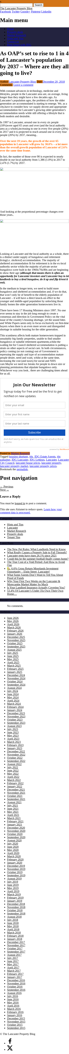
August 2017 (14, 954)
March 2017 (14, 970)
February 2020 (15, 859)
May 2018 (13, 926)
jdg (31, 456)
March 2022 (14, 780)
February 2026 (15, 630)
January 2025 (14, 671)
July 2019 (12, 881)
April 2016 (13, 1005)
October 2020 (14, 834)
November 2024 (16, 678)
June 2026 (13, 617)
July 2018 (12, 919)
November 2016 (16, 983)
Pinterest (36, 11)
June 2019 (13, 884)
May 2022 (13, 773)
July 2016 (12, 996)
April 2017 (13, 967)
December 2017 (16, 942)
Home (10, 28)
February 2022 (15, 783)
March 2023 (14, 741)
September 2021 (16, 799)
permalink (22, 469)
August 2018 (14, 916)
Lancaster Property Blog (22, 81)
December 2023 (16, 713)
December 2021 (16, 789)
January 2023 (14, 748)
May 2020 (13, 849)
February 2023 (15, 745)
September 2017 (16, 951)
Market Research (16, 35)
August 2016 (14, 992)
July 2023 (12, 729)
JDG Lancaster (20, 459)
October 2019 (14, 872)
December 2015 (16, 1018)
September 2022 (16, 760)
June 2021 (13, 808)
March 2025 (14, 665)
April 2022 (13, 776)
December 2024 (16, 675)
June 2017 (13, 961)
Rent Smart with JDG (19, 44)
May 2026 (13, 621)
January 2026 (14, 633)
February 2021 (15, 821)
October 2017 (14, 948)
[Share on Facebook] (10, 1043)
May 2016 (13, 1002)
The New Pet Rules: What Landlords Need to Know (36, 549)
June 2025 (13, 656)
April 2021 (13, 815)
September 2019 (16, 875)
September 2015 (16, 1027)
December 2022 (16, 751)
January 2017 (14, 977)
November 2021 (16, 792)
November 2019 (16, 869)
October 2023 (14, 719)
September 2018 (16, 913)
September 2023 (16, 722)
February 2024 (15, 706)
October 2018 (14, 910)
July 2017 (12, 958)
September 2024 (16, 684)
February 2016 (15, 1012)
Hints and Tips (15, 38)
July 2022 (12, 767)
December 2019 (16, 865)
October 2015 (14, 1024)
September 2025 (16, 646)
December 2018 (16, 903)
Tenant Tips (13, 537)
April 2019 (13, 891)
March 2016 (14, 1008)
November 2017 (16, 945)
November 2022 (16, 754)
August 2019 (14, 878)
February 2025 (15, 668)
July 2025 (12, 652)
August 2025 (14, 649)
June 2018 (13, 923)
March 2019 (14, 894)
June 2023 (13, 732)
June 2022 (13, 770)
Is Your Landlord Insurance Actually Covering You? (36, 587)
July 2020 (12, 843)
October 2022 (14, 757)
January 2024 (14, 710)
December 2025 (16, 637)
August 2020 (14, 840)
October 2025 (14, 643)
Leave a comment (23, 84)
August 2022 (14, 764)
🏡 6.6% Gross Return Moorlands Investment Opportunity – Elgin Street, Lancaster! (32, 570)
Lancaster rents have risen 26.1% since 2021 (32, 555)
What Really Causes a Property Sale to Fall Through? (37, 552)
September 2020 (16, 837)
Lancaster (51, 459)
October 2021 (14, 795)
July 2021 (12, 805)
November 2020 (16, 830)
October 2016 (14, 986)
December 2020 (16, 827)
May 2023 (13, 735)
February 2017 (15, 973)
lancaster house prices (28, 462)
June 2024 (13, 694)
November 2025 (16, 640)
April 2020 (13, 853)
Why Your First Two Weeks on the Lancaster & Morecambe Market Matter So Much (33, 583)
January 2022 (14, 786)
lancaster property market (14, 466)
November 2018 (16, 907)
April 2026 (13, 624)
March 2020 (14, 856)
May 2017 (13, 964)
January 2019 (14, 900)
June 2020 (13, 846)
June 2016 (13, 999)
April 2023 (13, 738)
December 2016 (16, 980)
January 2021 (14, 824)
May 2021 (13, 811)
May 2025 (13, 659)
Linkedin (46, 11)
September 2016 (16, 989)
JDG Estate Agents (45, 456)
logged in (20, 503)
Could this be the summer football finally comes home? (37, 558)
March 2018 (14, 932)
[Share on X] (10, 1049)
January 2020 (14, 862)
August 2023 (14, 726)
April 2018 (13, 929)
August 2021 (14, 802)
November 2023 (16, 716)
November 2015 (16, 1021)
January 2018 (14, 938)
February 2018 (15, 935)
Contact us (13, 41)
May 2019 (13, 888)
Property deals (15, 32)
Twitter (16, 11)
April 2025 (13, 662)
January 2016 (14, 1015)
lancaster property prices (43, 466)
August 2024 (14, 687)
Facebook (5, 11)
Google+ (25, 11)
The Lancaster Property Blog (16, 8)
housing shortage (18, 456)
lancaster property (51, 462)
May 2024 (13, 697)
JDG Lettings (37, 459)
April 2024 (13, 700)
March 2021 (14, 818)
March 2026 (14, 627)
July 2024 (12, 691)
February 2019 (15, 897)
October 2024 (14, 681)
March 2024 (14, 703)
